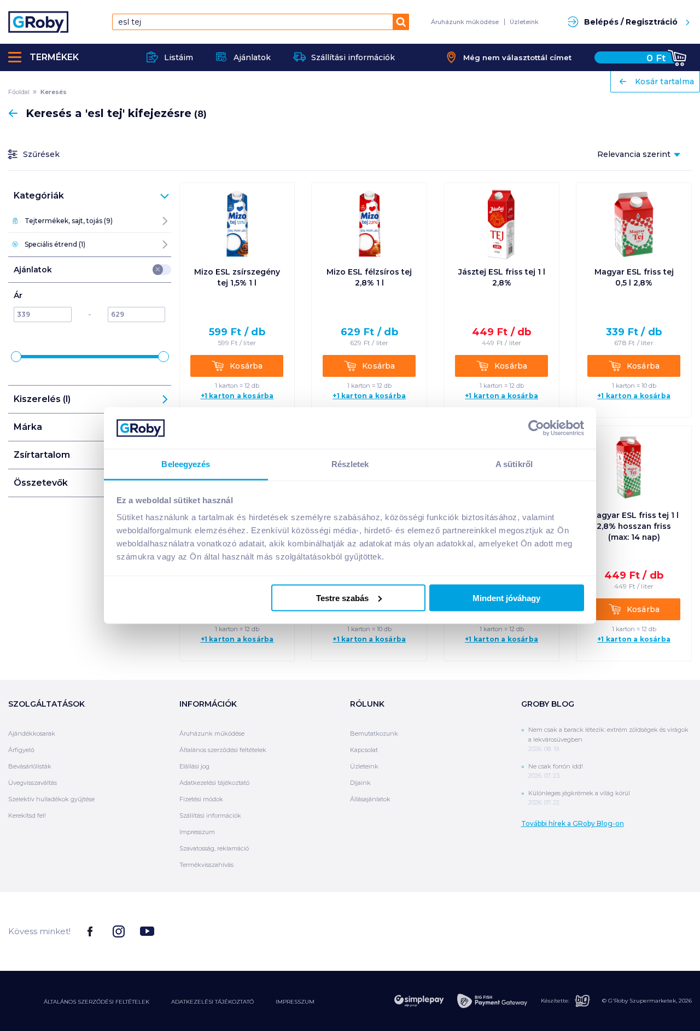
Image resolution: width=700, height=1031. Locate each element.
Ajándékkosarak (31, 733)
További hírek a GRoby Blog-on (572, 823)
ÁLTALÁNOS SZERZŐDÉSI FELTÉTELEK (96, 1001)
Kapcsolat (364, 750)
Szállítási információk (210, 815)
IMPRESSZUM (295, 1001)
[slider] (16, 356)
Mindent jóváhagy (506, 597)
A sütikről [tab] (514, 464)
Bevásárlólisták (29, 766)
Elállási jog (194, 766)
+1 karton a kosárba (237, 396)
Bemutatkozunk (374, 733)
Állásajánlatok (370, 799)
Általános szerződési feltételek (222, 750)
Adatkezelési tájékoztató (214, 783)
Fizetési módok (201, 799)
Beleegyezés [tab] (185, 464)
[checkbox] (158, 269)
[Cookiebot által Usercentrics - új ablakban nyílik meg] (536, 428)
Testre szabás (342, 597)
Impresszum (197, 832)
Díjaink (360, 783)
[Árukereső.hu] (651, 930)
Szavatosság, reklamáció (214, 848)
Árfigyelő (21, 750)
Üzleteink (524, 22)
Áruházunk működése (465, 22)
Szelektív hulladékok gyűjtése (51, 799)
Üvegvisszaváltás (32, 783)
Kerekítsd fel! (27, 815)
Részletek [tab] (350, 464)
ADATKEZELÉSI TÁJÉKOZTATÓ (212, 1001)
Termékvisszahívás (206, 865)
